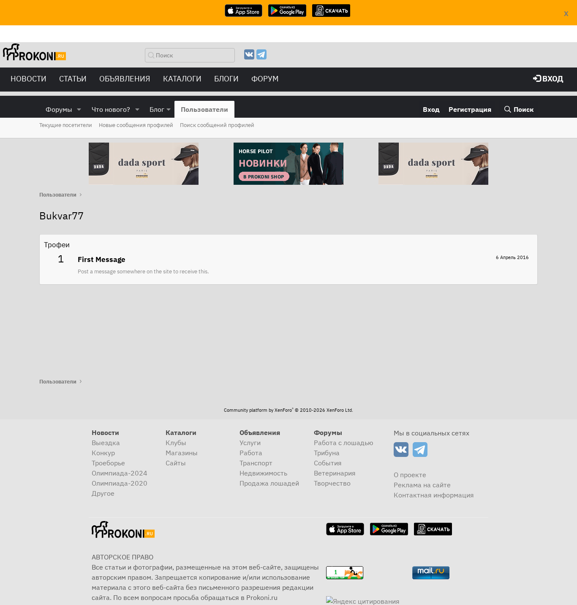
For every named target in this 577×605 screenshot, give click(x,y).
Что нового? (111, 109)
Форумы (59, 109)
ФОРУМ (265, 79)
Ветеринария (335, 473)
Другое (103, 493)
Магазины (182, 452)
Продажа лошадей (269, 483)
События (328, 463)
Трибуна (327, 452)
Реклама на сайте (422, 485)
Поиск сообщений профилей (217, 125)
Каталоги (182, 79)
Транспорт (256, 463)
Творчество (332, 483)
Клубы (176, 442)
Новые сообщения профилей (136, 125)
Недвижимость (263, 473)
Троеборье (108, 463)
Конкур (103, 452)
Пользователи (204, 109)
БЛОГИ (226, 79)
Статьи (73, 79)
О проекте (410, 474)
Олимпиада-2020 (119, 483)
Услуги (250, 442)
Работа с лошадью (343, 442)
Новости (28, 79)
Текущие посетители (65, 125)
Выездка (106, 442)
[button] (79, 109)
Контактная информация (434, 495)
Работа (251, 452)
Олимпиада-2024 (119, 473)
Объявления (124, 79)
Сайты (176, 463)
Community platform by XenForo (288, 410)
